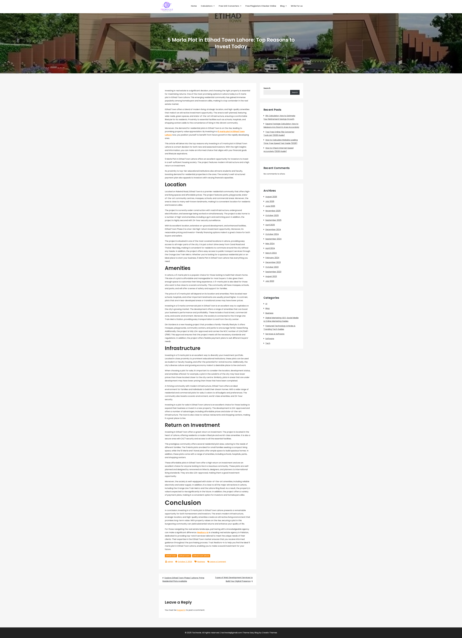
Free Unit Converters (229, 6)
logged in (181, 610)
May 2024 (270, 243)
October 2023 (272, 267)
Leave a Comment (218, 561)
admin (170, 561)
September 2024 (273, 239)
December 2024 (273, 229)
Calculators (206, 6)
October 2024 (272, 234)
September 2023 (273, 271)
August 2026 (271, 196)
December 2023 (273, 262)
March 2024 (271, 253)
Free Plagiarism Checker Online (260, 6)
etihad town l (184, 556)
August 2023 (271, 276)
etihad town (171, 556)
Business (201, 561)
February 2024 (272, 257)
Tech (267, 343)
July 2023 (269, 281)
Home (194, 6)
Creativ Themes (269, 632)
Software (269, 338)
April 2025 (270, 224)
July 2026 (269, 201)
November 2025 (273, 210)
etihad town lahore (201, 556)
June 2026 (270, 206)
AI (266, 303)
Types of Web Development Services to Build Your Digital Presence (234, 579)
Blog (282, 6)
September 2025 (273, 220)
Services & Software (274, 334)
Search (266, 88)
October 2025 (272, 215)
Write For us (297, 6)
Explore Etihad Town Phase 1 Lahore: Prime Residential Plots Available (183, 579)
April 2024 (270, 248)
